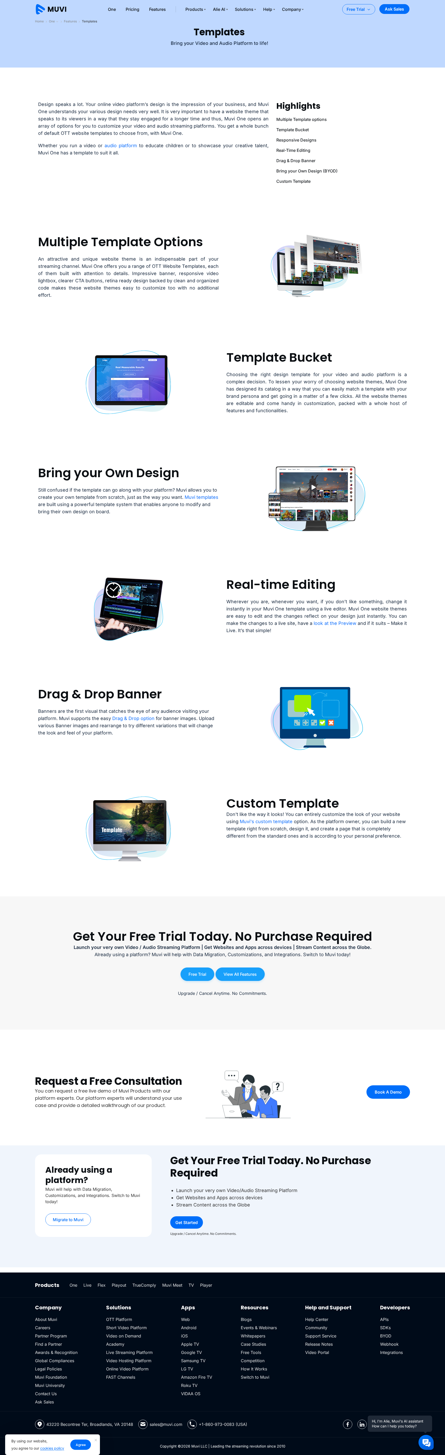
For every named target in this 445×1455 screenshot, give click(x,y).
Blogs (246, 1319)
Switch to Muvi (255, 1377)
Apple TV (190, 1344)
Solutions (244, 9)
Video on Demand (123, 1335)
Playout (119, 1285)
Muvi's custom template (266, 821)
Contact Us (46, 1393)
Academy (115, 1344)
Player (206, 1285)
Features (157, 9)
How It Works (254, 1368)
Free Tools (251, 1352)
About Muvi (46, 1319)
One (112, 9)
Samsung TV (193, 1360)
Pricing (132, 9)
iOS (184, 1335)
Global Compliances (54, 1360)
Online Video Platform (127, 1368)
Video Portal (317, 1352)
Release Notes (319, 1344)
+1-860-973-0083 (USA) (223, 1424)
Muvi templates (201, 497)
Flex (102, 1285)
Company (291, 9)
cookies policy (52, 1448)
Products (194, 9)
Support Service (320, 1335)
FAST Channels (120, 1377)
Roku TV (189, 1385)
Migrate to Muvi (68, 1219)
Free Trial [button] (197, 974)
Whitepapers (253, 1335)
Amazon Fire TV (196, 1377)
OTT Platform (119, 1319)
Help (267, 9)
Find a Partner (48, 1344)
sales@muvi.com (166, 1424)
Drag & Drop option (133, 718)
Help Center (316, 1319)
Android (188, 1327)
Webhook (389, 1344)
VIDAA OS (190, 1393)
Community (316, 1327)
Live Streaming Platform (129, 1352)
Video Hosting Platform (128, 1360)
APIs (384, 1319)
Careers (42, 1327)
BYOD (385, 1335)
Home (39, 21)
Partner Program (51, 1335)
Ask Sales (394, 9)
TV (191, 1285)
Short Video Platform (126, 1327)
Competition (252, 1360)
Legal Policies (48, 1368)
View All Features (240, 974)
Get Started (186, 1222)
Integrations (391, 1352)
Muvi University (50, 1385)
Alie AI (219, 9)
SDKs (385, 1327)
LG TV (187, 1368)
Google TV (191, 1352)
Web (185, 1319)
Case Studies (253, 1344)
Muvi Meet (172, 1285)
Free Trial (356, 9)
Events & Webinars (259, 1327)
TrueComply (144, 1285)
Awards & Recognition (56, 1352)
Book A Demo (388, 1092)
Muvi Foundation (51, 1377)
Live (87, 1285)
